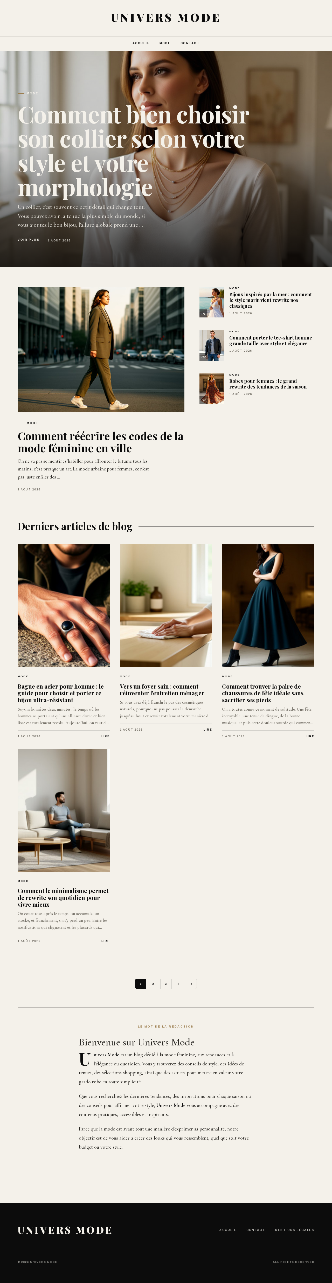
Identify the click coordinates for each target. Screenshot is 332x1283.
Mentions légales (294, 1229)
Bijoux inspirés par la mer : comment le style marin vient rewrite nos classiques (270, 300)
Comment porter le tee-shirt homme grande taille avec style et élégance (270, 340)
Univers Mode (65, 1229)
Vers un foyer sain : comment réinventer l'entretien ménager (162, 689)
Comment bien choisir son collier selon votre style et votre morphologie (133, 150)
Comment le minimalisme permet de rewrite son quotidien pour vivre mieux (63, 897)
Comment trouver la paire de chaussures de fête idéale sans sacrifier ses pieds (262, 693)
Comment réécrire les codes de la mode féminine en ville (100, 441)
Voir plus (28, 239)
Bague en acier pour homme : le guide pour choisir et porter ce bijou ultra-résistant (61, 693)
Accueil (141, 43)
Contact (190, 43)
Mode (165, 43)
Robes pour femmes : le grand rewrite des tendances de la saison (268, 384)
